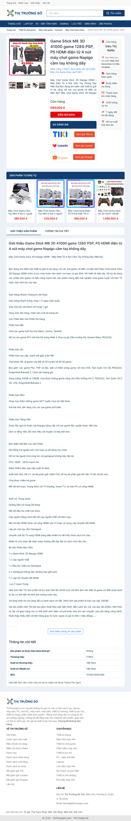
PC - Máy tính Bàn (46, 23)
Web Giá (68, 812)
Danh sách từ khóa (16, 766)
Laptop (28, 23)
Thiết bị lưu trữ (64, 752)
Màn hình (90, 23)
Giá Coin (78, 812)
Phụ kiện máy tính (65, 779)
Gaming (64, 23)
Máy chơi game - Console (50, 30)
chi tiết (57, 231)
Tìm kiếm (115, 13)
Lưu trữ (77, 23)
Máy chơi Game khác (75, 30)
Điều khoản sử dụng (16, 743)
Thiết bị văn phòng (66, 775)
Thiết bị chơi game (27, 30)
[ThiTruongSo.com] (24, 13)
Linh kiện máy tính (65, 766)
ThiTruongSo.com (62, 818)
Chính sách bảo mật (16, 739)
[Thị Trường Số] (22, 701)
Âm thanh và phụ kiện (67, 770)
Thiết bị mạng (63, 734)
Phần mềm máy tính (66, 748)
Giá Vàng (57, 812)
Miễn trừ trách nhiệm (17, 748)
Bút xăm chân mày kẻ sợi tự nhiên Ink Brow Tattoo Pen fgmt (49, 682)
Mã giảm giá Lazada (17, 775)
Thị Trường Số (80, 818)
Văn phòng (105, 23)
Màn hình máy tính (65, 739)
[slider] (12, 85)
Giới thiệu (35, 3)
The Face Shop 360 (41, 812)
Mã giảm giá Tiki (14, 770)
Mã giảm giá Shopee (17, 779)
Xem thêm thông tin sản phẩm (65, 631)
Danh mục (23, 3)
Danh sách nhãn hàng (17, 757)
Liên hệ (46, 3)
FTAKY (65, 69)
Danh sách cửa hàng (17, 761)
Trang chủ (11, 3)
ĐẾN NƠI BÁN (66, 114)
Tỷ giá (26, 812)
